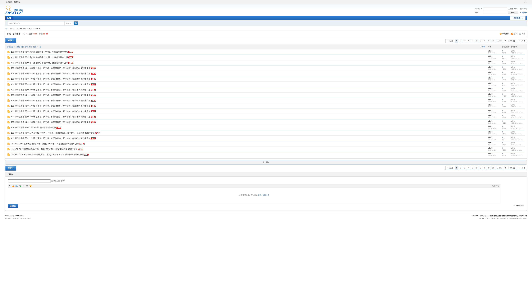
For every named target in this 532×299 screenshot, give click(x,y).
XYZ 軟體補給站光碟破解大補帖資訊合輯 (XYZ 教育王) (6, 29)
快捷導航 (517, 18)
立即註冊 (523, 13)
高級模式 (495, 186)
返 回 (451, 41)
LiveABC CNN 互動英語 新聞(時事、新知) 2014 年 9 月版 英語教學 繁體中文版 (45, 144)
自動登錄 (513, 9)
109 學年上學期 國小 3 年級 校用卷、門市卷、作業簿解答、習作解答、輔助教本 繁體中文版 (50, 117)
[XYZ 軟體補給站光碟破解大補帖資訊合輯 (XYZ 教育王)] (14, 14)
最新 (18, 47)
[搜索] (75, 23)
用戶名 (477, 9)
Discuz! (18, 216)
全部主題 (10, 47)
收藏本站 (17, 2)
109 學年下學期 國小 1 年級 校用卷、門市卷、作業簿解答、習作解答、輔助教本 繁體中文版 (50, 95)
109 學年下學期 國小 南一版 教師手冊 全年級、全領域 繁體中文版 (39, 63)
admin (490, 51)
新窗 (483, 47)
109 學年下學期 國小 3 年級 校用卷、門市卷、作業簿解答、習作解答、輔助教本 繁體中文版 (50, 84)
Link (20, 185)
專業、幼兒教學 (34, 28)
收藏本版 (505, 34)
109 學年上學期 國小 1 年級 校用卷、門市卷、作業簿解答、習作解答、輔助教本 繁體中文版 (50, 138)
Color (13, 185)
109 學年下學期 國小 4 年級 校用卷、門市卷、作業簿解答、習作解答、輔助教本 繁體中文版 (50, 79)
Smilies (30, 185)
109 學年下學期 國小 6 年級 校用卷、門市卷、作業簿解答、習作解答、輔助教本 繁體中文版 (50, 68)
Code (27, 185)
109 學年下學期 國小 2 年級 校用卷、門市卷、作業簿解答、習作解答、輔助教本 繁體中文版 (50, 90)
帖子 (67, 24)
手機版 (482, 216)
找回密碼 (523, 9)
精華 (30, 47)
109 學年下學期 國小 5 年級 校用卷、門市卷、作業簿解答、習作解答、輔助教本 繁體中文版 (50, 73)
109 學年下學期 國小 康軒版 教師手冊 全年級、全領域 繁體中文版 (39, 57)
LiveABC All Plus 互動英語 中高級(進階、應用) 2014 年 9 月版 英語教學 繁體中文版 (47, 154)
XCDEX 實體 (21, 28)
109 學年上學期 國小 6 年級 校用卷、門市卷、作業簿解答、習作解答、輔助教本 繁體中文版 (50, 100)
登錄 (259, 195)
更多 (34, 47)
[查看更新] (40, 47)
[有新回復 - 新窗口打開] (8, 53)
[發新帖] (10, 40)
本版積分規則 (519, 205)
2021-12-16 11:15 (516, 53)
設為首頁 (9, 2)
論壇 (9, 18)
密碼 (476, 13)
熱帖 (26, 47)
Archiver (475, 216)
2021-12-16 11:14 (516, 96)
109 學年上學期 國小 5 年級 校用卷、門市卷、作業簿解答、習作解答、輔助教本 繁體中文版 (50, 106)
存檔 (523, 34)
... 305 (499, 41)
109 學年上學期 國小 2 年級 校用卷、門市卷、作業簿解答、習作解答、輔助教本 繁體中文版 (50, 122)
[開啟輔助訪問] (523, 2)
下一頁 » (266, 162)
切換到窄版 (525, 2)
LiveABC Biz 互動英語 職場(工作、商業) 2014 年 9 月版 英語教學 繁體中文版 (44, 149)
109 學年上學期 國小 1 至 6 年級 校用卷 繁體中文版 (33, 127)
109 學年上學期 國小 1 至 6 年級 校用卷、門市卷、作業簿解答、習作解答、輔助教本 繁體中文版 (53, 133)
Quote (23, 185)
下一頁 (520, 41)
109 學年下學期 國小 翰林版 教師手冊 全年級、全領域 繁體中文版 (39, 52)
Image (16, 185)
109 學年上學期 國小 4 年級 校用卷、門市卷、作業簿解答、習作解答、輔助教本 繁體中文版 (50, 111)
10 (493, 41)
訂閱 (515, 34)
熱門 (22, 47)
